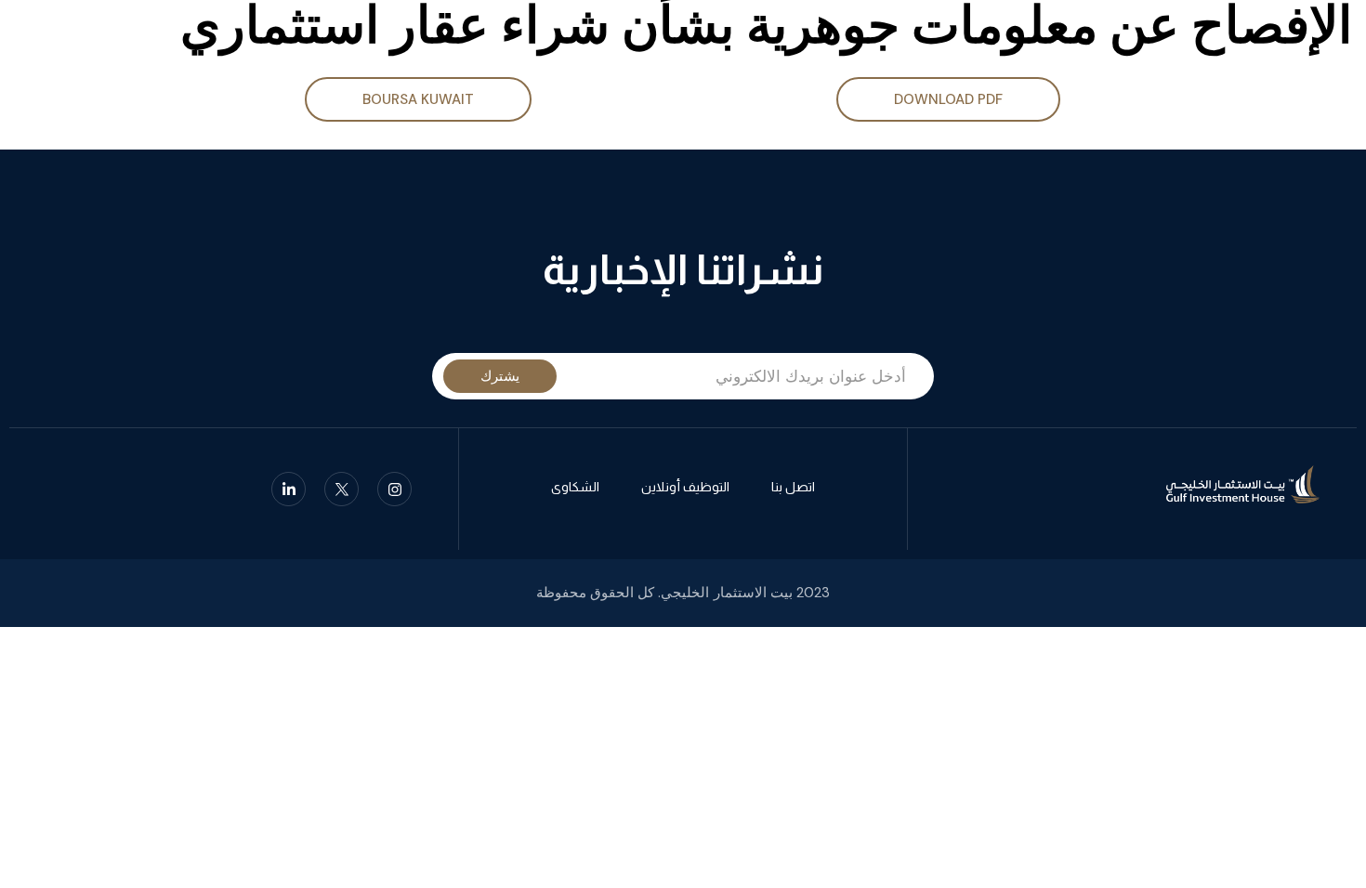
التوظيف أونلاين (685, 486)
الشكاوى (575, 486)
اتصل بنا (793, 486)
